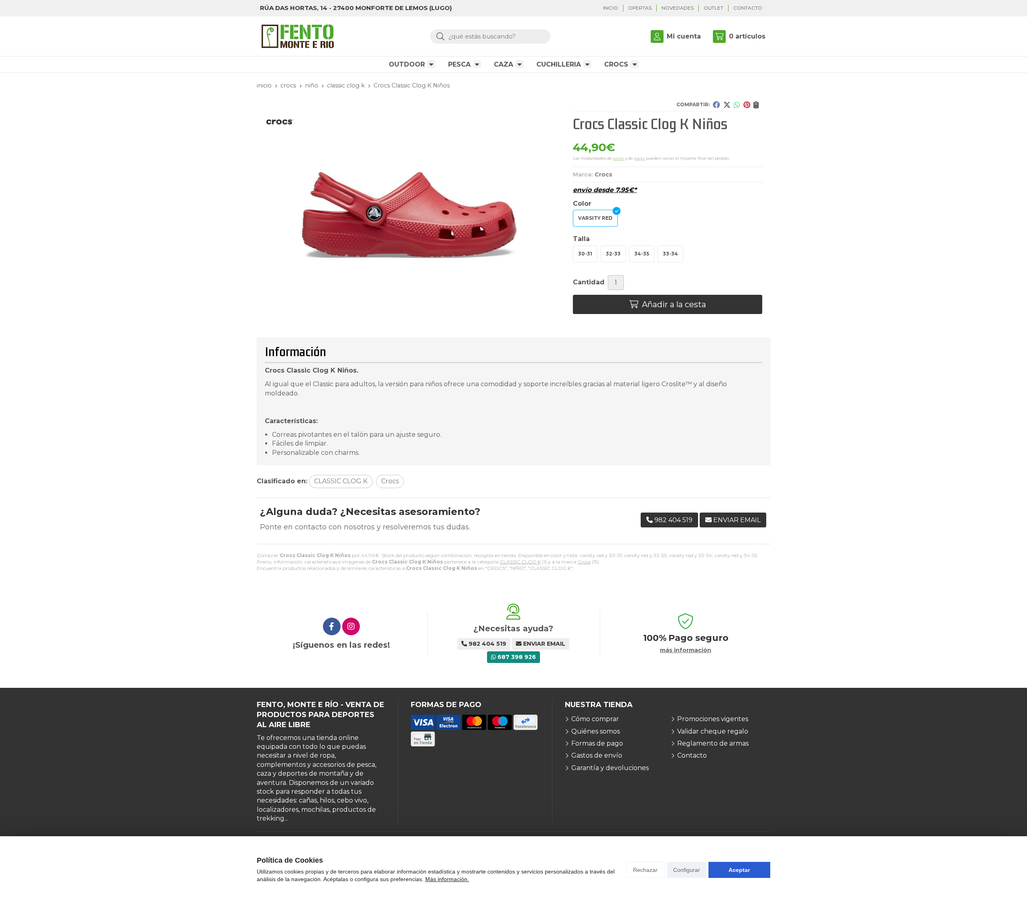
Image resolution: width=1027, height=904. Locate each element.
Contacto (692, 755)
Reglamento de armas (713, 743)
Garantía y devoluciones (610, 768)
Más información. (447, 879)
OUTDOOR (407, 64)
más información (685, 650)
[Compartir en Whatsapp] (737, 105)
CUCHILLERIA (558, 64)
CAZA (503, 64)
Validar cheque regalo (712, 731)
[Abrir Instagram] (351, 626)
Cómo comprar (595, 719)
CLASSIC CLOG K (520, 562)
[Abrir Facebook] (332, 626)
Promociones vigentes (712, 719)
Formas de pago (597, 743)
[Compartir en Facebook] (716, 105)
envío (618, 158)
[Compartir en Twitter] (727, 105)
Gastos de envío (596, 755)
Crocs (584, 562)
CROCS (616, 64)
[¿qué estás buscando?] (490, 36)
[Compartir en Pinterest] (746, 105)
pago (639, 158)
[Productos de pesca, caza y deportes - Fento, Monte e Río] (298, 36)
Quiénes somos (595, 731)
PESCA (459, 64)
